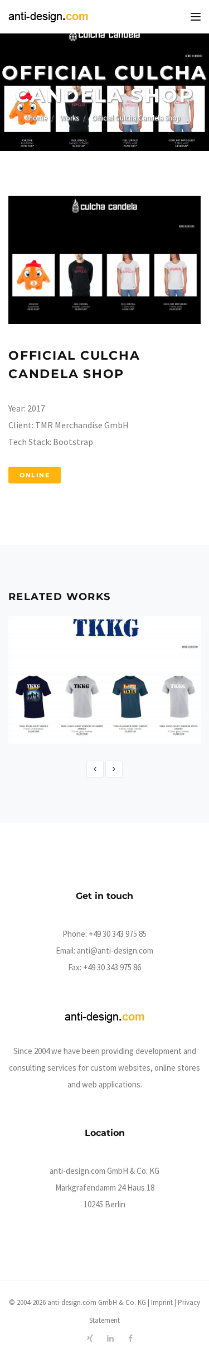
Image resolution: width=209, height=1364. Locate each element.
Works (69, 118)
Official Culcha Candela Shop (136, 118)
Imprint (162, 1302)
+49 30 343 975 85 (118, 933)
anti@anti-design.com (115, 950)
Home (37, 118)
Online (35, 475)
